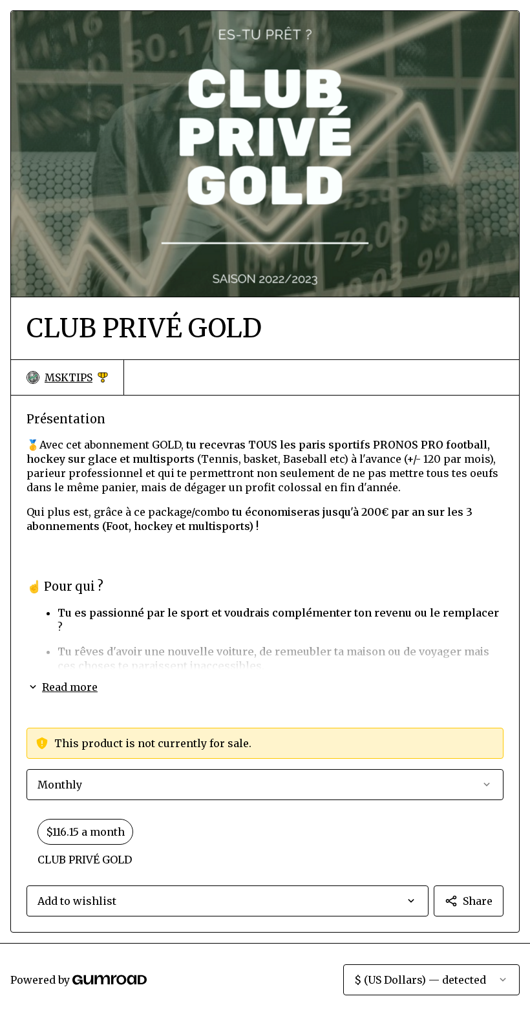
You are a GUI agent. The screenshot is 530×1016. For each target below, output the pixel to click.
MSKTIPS (76, 378)
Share (478, 900)
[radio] (265, 842)
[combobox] (227, 900)
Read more (70, 687)
